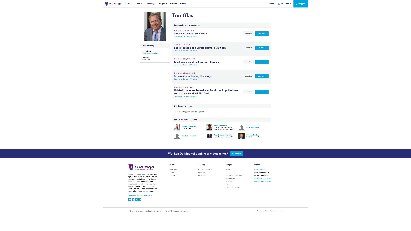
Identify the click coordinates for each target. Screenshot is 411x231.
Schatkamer (173, 175)
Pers (227, 184)
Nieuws (228, 169)
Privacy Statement (270, 211)
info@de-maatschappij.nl (263, 178)
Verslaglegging (231, 178)
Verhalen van (230, 181)
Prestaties (172, 172)
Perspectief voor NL (233, 187)
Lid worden (236, 154)
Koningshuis (201, 175)
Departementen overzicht (263, 181)
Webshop (173, 4)
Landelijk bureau (260, 169)
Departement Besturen (234, 175)
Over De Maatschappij (205, 169)
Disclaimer (260, 211)
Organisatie (201, 172)
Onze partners (231, 172)
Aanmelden (262, 33)
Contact (183, 4)
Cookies (280, 211)
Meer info (248, 33)
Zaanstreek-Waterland (150, 53)
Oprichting (173, 169)
